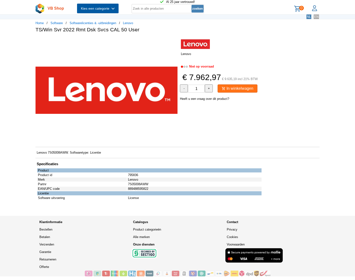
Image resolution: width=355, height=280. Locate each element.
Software (56, 23)
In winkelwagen (239, 88)
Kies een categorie (96, 8)
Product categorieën (147, 229)
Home (40, 23)
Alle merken (141, 237)
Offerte (44, 267)
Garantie (45, 252)
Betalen (44, 237)
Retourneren (47, 259)
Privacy (232, 229)
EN (316, 17)
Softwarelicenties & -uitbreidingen (93, 23)
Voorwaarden (236, 244)
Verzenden (46, 244)
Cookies (232, 237)
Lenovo (128, 23)
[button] (173, 41)
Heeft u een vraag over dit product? (204, 99)
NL (309, 17)
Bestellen (45, 229)
